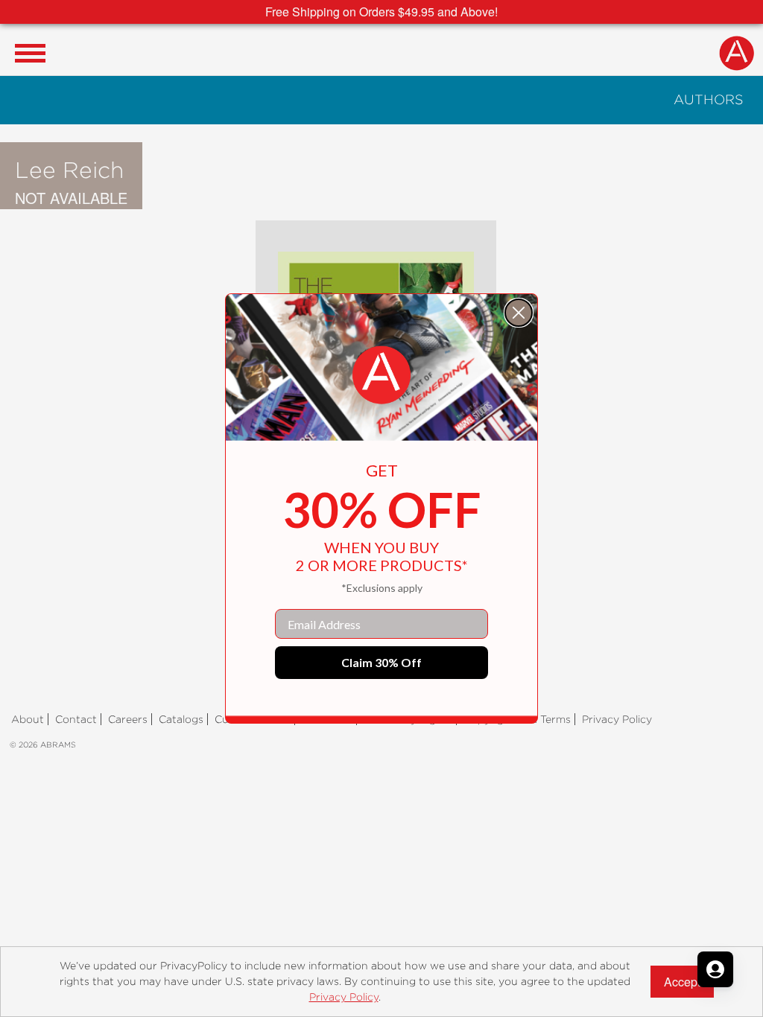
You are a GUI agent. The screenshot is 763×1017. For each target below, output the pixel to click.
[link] (381, 375)
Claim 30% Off (381, 662)
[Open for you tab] (715, 969)
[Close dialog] (518, 312)
